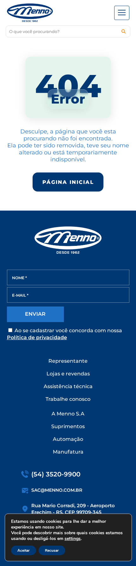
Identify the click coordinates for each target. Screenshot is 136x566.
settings (73, 539)
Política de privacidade (37, 337)
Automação (68, 439)
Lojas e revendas (68, 374)
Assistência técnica (68, 386)
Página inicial (68, 182)
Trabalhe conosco (68, 399)
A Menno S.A (68, 414)
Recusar (52, 550)
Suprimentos (68, 426)
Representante (68, 361)
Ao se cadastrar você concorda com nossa (64, 333)
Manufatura (68, 452)
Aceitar (23, 550)
